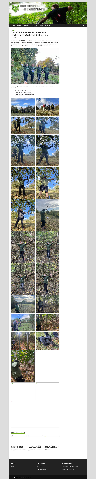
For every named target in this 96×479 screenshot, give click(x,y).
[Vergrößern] (57, 49)
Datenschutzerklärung (42, 469)
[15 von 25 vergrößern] (33, 297)
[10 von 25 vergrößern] (57, 200)
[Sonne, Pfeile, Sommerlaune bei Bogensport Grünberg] (52, 440)
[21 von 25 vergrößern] (33, 352)
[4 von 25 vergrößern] (57, 118)
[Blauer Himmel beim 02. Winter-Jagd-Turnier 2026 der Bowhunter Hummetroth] (18, 440)
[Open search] (84, 25)
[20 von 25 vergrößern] (57, 333)
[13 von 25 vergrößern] (33, 265)
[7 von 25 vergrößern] (33, 168)
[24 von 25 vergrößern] (57, 384)
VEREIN (19, 25)
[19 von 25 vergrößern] (33, 333)
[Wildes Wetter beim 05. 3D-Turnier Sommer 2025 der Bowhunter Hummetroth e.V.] (35, 440)
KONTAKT (47, 25)
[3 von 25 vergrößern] (33, 118)
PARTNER (41, 25)
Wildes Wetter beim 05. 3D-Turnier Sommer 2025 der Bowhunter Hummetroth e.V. (35, 447)
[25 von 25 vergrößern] (57, 402)
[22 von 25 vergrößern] (57, 352)
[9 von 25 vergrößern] (33, 200)
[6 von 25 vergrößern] (57, 136)
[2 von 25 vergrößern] (57, 100)
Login (12, 466)
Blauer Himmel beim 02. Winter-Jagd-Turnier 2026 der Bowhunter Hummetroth (18, 447)
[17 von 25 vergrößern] (33, 315)
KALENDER (34, 25)
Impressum (39, 466)
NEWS (14, 25)
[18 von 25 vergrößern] (57, 315)
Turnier (12, 30)
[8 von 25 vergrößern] (57, 168)
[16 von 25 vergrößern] (57, 297)
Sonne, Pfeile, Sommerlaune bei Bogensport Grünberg (51, 446)
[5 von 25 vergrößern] (33, 136)
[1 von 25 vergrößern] (33, 100)
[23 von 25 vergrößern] (33, 384)
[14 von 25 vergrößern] (57, 265)
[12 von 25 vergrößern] (57, 233)
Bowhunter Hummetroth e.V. (25, 477)
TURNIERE (26, 25)
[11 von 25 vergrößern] (33, 233)
